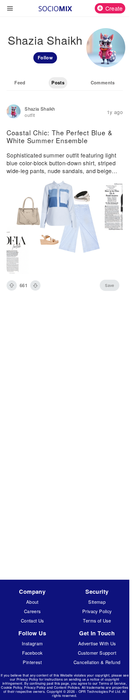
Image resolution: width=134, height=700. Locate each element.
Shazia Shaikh (40, 108)
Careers (32, 611)
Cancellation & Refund (97, 662)
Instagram (32, 643)
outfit (30, 115)
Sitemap (97, 601)
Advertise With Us (97, 643)
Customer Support (97, 652)
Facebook (32, 652)
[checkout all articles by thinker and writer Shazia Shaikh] (14, 112)
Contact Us (32, 620)
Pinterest (32, 662)
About (32, 601)
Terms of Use (97, 620)
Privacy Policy (97, 611)
